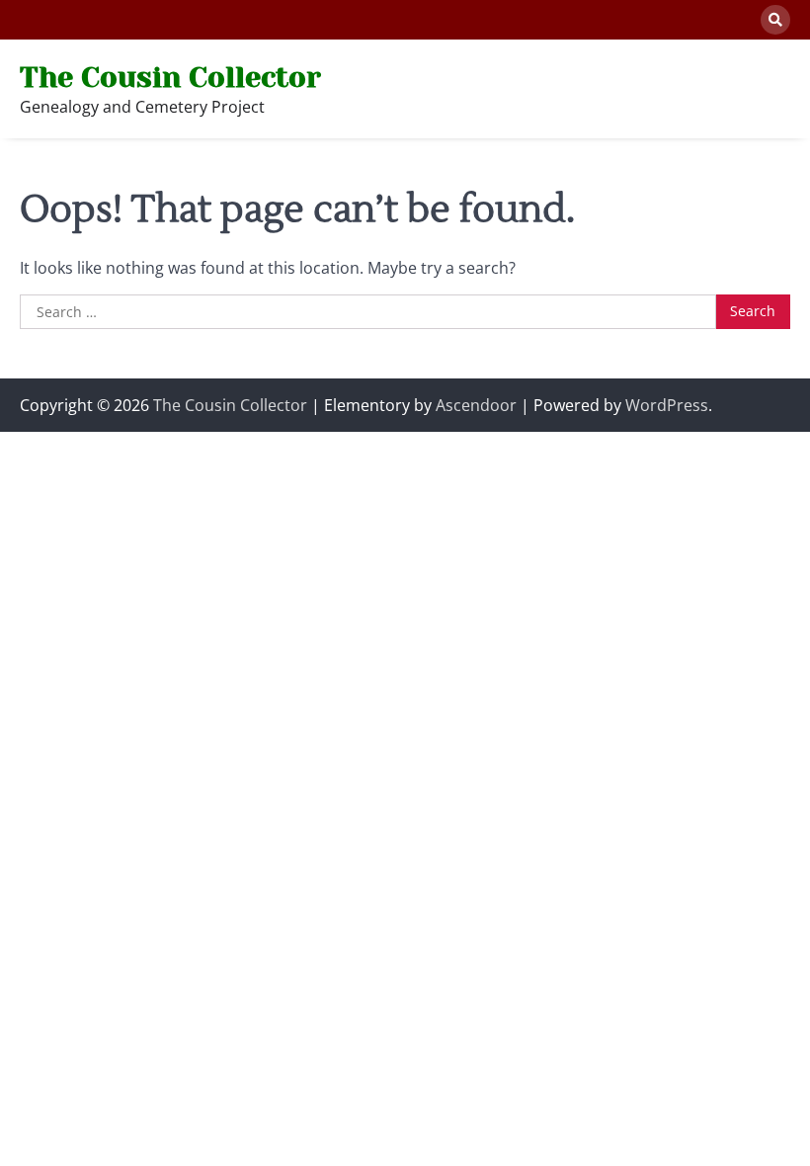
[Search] (775, 20)
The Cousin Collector (170, 77)
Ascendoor (476, 405)
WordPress (666, 405)
